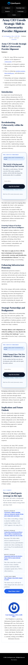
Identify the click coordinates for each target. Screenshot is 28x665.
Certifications (20, 11)
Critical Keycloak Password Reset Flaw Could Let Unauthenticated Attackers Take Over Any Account (13, 533)
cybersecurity (8, 61)
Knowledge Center (20, 8)
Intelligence (7, 8)
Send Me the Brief (14, 186)
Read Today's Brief (14, 591)
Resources (7, 11)
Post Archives (14, 659)
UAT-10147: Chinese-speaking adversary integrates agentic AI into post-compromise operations (13, 514)
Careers (14, 15)
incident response (20, 71)
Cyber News (14, 39)
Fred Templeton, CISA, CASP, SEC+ (11, 36)
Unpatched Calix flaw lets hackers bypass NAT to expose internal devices (13, 557)
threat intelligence (9, 73)
